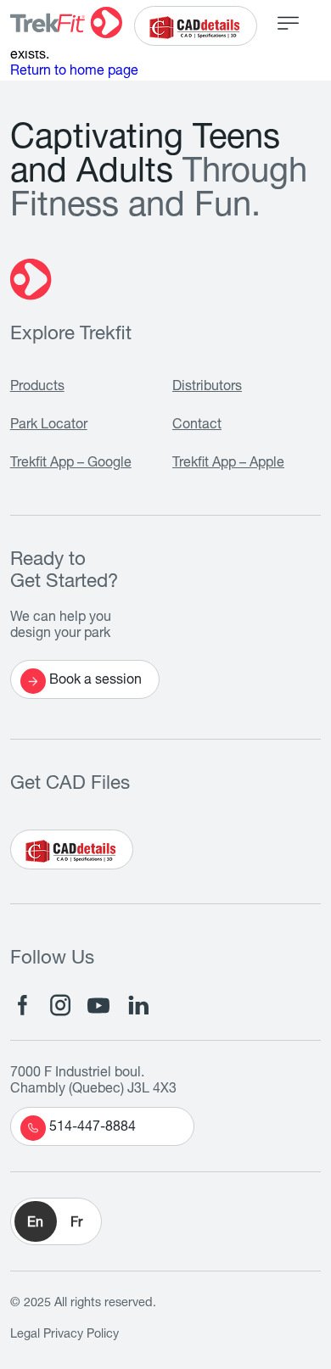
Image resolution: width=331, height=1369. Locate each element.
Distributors (207, 387)
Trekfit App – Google (71, 464)
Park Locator (48, 426)
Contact (197, 426)
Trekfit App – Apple (228, 464)
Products (37, 387)
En (35, 1224)
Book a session (95, 681)
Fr (76, 1224)
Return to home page (74, 72)
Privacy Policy (81, 1335)
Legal (25, 1335)
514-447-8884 (92, 1128)
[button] (56, 1221)
